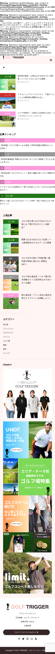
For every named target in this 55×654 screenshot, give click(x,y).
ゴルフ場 (6, 341)
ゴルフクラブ (8, 333)
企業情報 (27, 626)
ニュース (6, 353)
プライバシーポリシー (27, 613)
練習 (4, 345)
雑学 (4, 349)
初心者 (5, 325)
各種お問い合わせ (27, 622)
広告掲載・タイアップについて (27, 618)
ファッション (8, 329)
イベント (6, 337)
